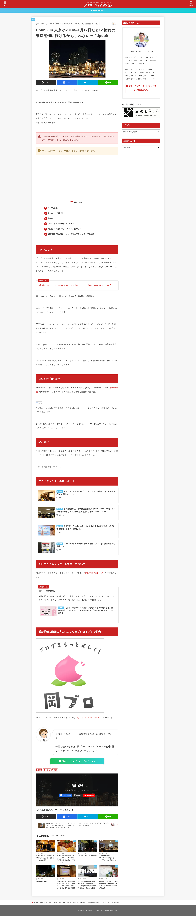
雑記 (33, 20)
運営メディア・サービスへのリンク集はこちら (142, 88)
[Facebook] (65, 795)
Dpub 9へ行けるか (54, 213)
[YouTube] (89, 795)
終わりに (50, 218)
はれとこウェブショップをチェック (78, 761)
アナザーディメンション (93, 910)
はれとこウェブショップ (88, 717)
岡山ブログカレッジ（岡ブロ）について (63, 229)
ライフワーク (53, 902)
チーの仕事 (43, 902)
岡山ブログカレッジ (94, 573)
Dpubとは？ (52, 208)
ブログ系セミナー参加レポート (59, 223)
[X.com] (78, 795)
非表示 (81, 202)
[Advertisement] (118, 174)
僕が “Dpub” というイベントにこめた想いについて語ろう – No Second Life (75, 285)
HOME (36, 902)
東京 (55, 770)
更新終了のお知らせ (98, 10)
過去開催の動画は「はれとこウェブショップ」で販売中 (70, 234)
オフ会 (47, 770)
